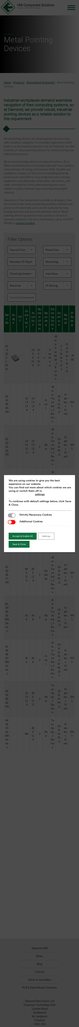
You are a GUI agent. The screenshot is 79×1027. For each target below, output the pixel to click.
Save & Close (19, 544)
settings (40, 494)
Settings (46, 536)
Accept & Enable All (22, 536)
